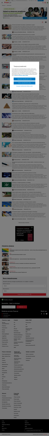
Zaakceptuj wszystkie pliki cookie (24, 79)
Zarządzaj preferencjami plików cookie (24, 86)
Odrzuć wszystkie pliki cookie (24, 83)
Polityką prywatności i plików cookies (21, 75)
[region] (24, 76)
